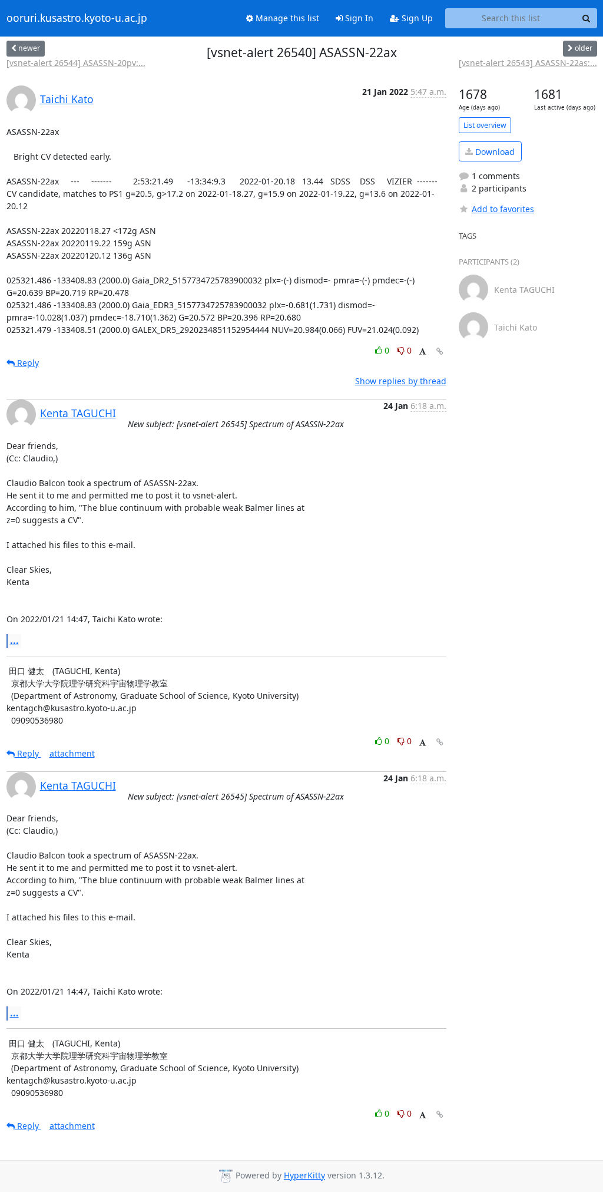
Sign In (358, 18)
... (14, 640)
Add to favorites (503, 208)
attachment (72, 753)
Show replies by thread (400, 381)
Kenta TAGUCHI (78, 413)
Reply (27, 362)
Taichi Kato (67, 99)
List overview (484, 125)
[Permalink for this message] (439, 351)
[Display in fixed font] (422, 352)
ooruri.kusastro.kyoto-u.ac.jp (76, 18)
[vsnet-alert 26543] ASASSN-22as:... (528, 62)
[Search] (586, 18)
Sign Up (416, 18)
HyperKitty (304, 1175)
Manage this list (286, 18)
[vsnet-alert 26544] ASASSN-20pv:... (75, 62)
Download (494, 151)
